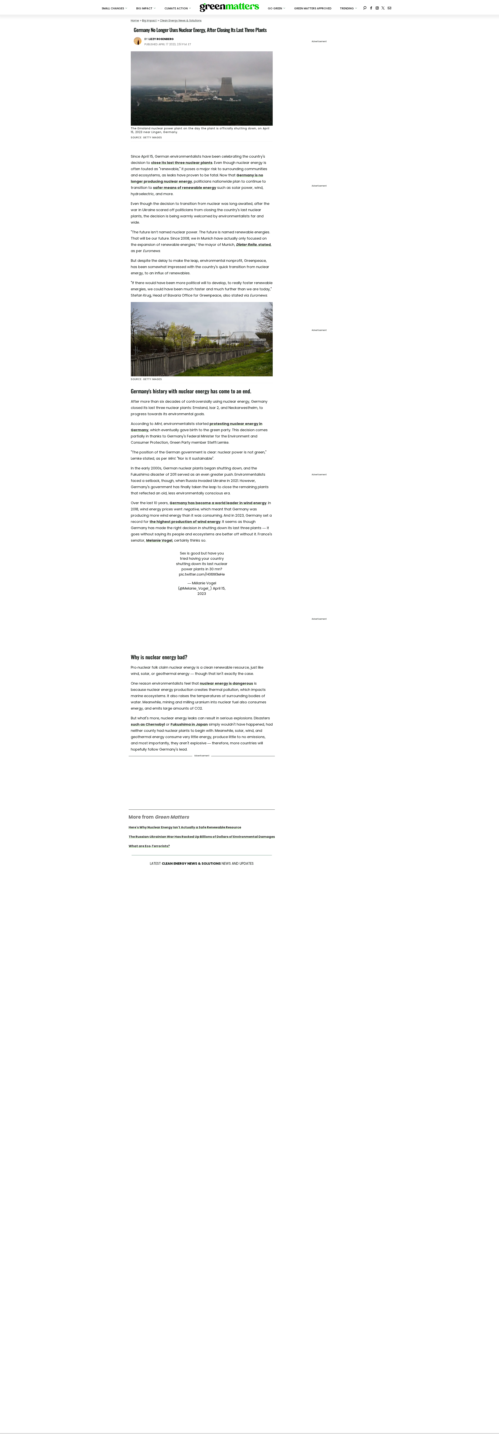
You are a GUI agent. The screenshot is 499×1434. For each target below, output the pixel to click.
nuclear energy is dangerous (226, 683)
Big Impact (149, 20)
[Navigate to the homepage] (229, 7)
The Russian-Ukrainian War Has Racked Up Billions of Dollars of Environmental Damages (202, 836)
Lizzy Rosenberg (161, 39)
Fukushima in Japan (189, 724)
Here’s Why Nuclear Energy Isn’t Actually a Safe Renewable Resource (185, 827)
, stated (253, 244)
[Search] (365, 7)
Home (135, 20)
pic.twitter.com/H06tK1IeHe (202, 574)
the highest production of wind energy (185, 521)
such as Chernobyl (148, 724)
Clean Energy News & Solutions (181, 20)
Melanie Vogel (159, 540)
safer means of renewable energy (184, 187)
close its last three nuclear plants (181, 162)
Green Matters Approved (312, 8)
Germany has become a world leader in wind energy (218, 502)
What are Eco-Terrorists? (149, 846)
